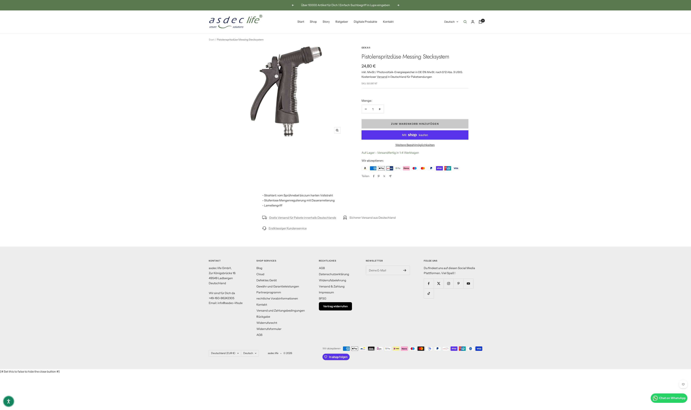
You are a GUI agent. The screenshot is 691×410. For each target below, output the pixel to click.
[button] (8, 401)
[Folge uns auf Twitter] (439, 284)
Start (300, 21)
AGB (259, 335)
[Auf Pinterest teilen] (379, 176)
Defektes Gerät (266, 280)
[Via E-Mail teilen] (390, 176)
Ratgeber (341, 21)
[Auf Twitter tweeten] (384, 176)
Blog (259, 268)
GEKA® (366, 47)
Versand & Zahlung (332, 286)
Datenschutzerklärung (334, 274)
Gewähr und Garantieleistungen (277, 286)
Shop (313, 21)
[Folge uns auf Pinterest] (458, 284)
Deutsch (449, 21)
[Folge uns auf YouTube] (468, 284)
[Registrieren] (404, 270)
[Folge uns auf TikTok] (429, 293)
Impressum (326, 292)
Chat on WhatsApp (672, 398)
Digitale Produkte (365, 21)
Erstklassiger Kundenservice (288, 228)
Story (326, 21)
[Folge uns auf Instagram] (448, 284)
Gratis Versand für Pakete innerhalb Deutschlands (302, 217)
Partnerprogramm (268, 292)
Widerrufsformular (268, 329)
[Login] (472, 21)
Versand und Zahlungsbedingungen (280, 310)
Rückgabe (263, 316)
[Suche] (465, 21)
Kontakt (388, 21)
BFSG (322, 298)
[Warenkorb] (480, 21)
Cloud (260, 274)
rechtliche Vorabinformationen (277, 298)
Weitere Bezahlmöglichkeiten (415, 145)
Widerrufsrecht (266, 323)
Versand (382, 76)
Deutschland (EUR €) (223, 353)
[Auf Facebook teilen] (373, 176)
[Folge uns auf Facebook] (429, 284)
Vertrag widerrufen (335, 306)
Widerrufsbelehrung (332, 280)
